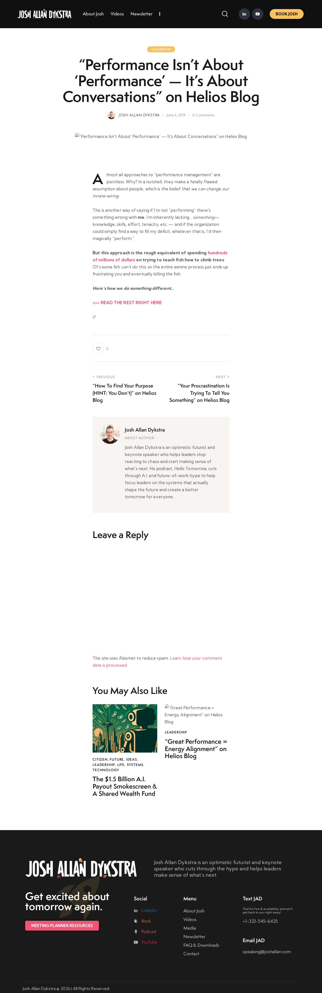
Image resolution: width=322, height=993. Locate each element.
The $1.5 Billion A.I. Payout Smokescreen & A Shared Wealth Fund (125, 786)
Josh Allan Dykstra (145, 429)
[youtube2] (257, 14)
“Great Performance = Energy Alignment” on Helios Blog (196, 749)
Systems (135, 764)
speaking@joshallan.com (267, 951)
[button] (100, 348)
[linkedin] (244, 14)
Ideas (131, 759)
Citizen (100, 759)
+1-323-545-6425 (260, 921)
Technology (106, 770)
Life (121, 764)
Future (117, 759)
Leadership (161, 49)
